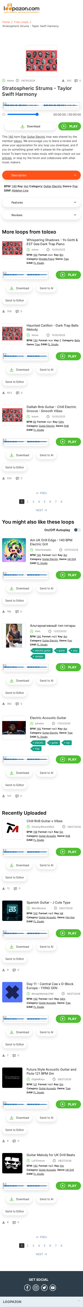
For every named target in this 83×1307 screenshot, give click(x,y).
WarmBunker (39, 908)
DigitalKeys (38, 1079)
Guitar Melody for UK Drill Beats (51, 1155)
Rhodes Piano (46, 258)
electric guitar (43, 650)
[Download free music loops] (21, 8)
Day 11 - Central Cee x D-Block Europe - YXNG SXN (50, 986)
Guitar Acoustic (47, 835)
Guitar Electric (36, 136)
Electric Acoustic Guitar (48, 718)
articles (6, 158)
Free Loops (21, 22)
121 (35, 1084)
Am (26, 186)
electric (39, 742)
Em (61, 831)
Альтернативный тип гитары (52, 626)
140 (10, 136)
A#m (62, 998)
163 (35, 254)
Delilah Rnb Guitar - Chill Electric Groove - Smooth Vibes (51, 409)
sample (39, 656)
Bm (61, 254)
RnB (66, 425)
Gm (61, 1084)
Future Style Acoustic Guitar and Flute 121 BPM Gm (51, 1071)
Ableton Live (20, 190)
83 (34, 421)
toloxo (10, 80)
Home (6, 22)
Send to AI (46, 288)
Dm (62, 1165)
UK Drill (71, 559)
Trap (66, 258)
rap (68, 742)
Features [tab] (17, 202)
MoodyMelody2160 (43, 993)
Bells (77, 340)
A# (61, 913)
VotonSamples (43, 549)
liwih (37, 631)
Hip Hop (70, 917)
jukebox (39, 723)
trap (37, 748)
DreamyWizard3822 (43, 826)
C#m (61, 421)
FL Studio (38, 262)
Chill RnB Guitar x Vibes (45, 821)
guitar (62, 650)
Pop (23, 136)
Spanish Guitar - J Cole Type (48, 902)
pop (75, 650)
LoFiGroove (38, 1160)
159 (35, 831)
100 (35, 913)
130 (35, 340)
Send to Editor (14, 300)
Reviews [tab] (16, 215)
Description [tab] (18, 175)
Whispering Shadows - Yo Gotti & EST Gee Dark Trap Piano (52, 242)
